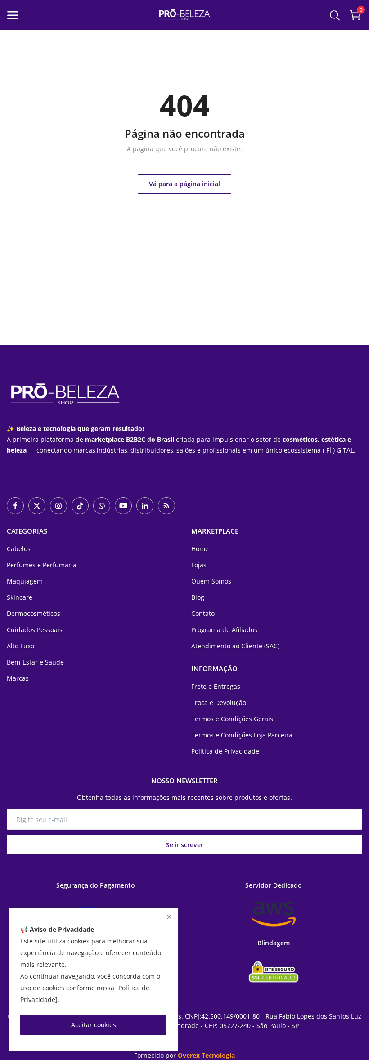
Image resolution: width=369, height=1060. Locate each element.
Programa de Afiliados (224, 629)
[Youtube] (123, 505)
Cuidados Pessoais (35, 629)
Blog (197, 597)
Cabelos (19, 548)
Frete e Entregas (215, 686)
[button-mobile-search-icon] (334, 15)
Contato (203, 613)
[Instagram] (58, 505)
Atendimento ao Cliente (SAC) (235, 646)
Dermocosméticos (33, 613)
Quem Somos (211, 581)
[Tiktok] (80, 505)
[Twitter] (36, 505)
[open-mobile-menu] (12, 15)
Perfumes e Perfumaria (41, 565)
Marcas (18, 678)
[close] (169, 916)
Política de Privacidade (225, 751)
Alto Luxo (20, 646)
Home (200, 548)
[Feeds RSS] (166, 505)
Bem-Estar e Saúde (35, 662)
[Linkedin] (144, 505)
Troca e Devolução (218, 702)
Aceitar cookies (93, 1024)
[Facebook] (15, 505)
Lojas (199, 565)
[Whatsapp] (101, 505)
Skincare (19, 597)
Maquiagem (25, 581)
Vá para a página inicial (184, 184)
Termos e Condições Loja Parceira (241, 735)
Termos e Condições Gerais (232, 718)
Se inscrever (184, 844)
